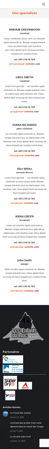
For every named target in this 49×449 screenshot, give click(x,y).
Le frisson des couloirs (20, 413)
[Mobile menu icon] (43, 4)
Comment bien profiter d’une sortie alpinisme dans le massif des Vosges (27, 425)
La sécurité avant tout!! (20, 436)
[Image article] (5, 414)
